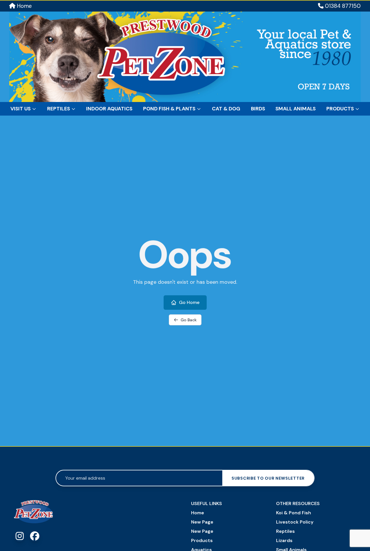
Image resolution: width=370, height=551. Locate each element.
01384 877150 (342, 6)
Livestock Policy (294, 522)
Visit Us (20, 108)
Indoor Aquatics (109, 108)
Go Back (189, 319)
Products (340, 108)
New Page (202, 522)
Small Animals (295, 108)
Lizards (284, 540)
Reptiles (58, 108)
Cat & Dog (226, 108)
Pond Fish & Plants (169, 108)
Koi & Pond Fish (293, 513)
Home (24, 6)
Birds (258, 108)
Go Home (189, 302)
